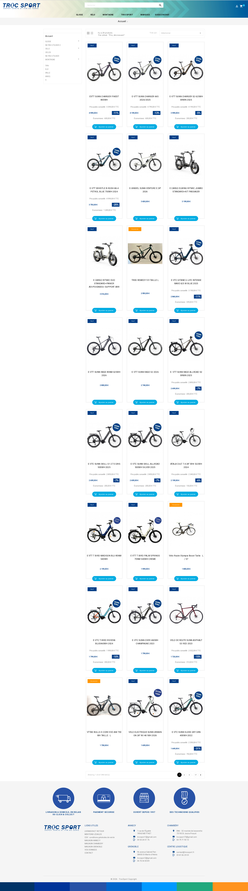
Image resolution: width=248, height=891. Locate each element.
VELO (47, 49)
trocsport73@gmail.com (187, 837)
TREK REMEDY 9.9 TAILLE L (145, 280)
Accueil (49, 36)
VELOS (48, 52)
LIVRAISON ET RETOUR (94, 831)
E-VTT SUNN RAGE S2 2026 (145, 372)
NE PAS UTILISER (52, 56)
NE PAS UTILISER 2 (53, 45)
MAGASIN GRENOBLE (93, 847)
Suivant (200, 775)
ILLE (47, 69)
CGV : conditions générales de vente (100, 837)
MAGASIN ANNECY (92, 840)
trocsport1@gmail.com (146, 837)
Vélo (47, 65)
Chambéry (172, 825)
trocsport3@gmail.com (146, 858)
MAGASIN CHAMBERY (94, 844)
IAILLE (47, 73)
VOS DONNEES (91, 850)
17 (196, 775)
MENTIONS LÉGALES (93, 834)
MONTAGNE (50, 60)
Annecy (132, 825)
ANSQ (47, 76)
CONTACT (89, 853)
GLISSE (48, 41)
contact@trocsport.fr (185, 852)
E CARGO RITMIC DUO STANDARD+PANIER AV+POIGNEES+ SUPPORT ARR (104, 283)
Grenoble (133, 846)
